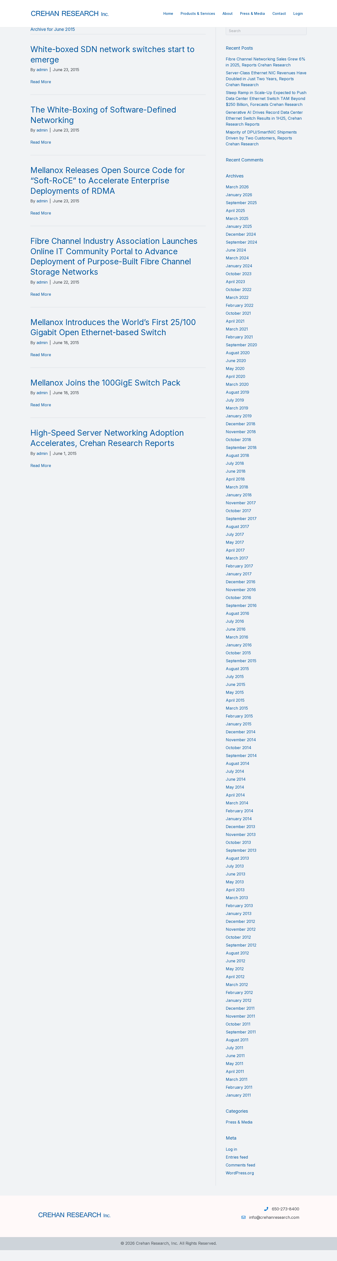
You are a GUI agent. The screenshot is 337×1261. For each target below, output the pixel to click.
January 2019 (239, 415)
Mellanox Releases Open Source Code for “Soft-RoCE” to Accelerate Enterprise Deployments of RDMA (107, 180)
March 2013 (237, 897)
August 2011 (237, 1039)
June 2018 (235, 471)
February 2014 (239, 810)
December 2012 (240, 921)
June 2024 (236, 250)
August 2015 (237, 668)
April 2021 (235, 321)
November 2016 (241, 589)
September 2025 (241, 202)
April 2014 (235, 795)
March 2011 (236, 1079)
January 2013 (238, 913)
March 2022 (237, 297)
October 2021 (238, 313)
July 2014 (235, 771)
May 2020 (235, 368)
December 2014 (241, 731)
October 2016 (238, 597)
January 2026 (239, 194)
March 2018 (237, 487)
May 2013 (235, 881)
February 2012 (239, 992)
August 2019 (237, 392)
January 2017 (239, 573)
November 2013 (241, 834)
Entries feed (237, 1157)
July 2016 (235, 621)
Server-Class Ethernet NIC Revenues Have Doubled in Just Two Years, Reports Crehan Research (266, 78)
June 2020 (236, 360)
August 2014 (237, 763)
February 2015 (239, 716)
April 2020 (235, 376)
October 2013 (238, 842)
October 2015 (238, 652)
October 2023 (238, 273)
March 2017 (237, 558)
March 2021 (237, 329)
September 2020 (241, 344)
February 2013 (239, 905)
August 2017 (237, 526)
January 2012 (238, 1000)
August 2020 (238, 352)
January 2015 (238, 723)
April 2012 (235, 976)
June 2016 (235, 629)
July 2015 (235, 676)
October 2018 (238, 439)
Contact (279, 13)
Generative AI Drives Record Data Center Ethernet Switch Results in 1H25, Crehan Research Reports (264, 118)
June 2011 (235, 1055)
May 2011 (234, 1063)
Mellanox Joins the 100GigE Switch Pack (105, 383)
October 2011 (238, 1024)
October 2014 (238, 747)
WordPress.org (240, 1172)
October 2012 (238, 937)
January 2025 (239, 226)
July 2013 (235, 866)
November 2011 (240, 1016)
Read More (40, 81)
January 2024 (239, 265)
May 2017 (235, 542)
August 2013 (237, 858)
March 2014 (237, 802)
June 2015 (235, 684)
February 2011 (239, 1087)
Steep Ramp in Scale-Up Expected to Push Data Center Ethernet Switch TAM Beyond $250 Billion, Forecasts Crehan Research (266, 98)
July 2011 (234, 1047)
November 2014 (241, 739)
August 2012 (237, 953)
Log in (231, 1149)
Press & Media (252, 13)
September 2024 (241, 242)
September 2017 (241, 518)
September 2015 (241, 660)
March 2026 (237, 186)
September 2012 (241, 945)
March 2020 (237, 384)
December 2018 (240, 423)
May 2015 (235, 692)
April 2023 (235, 281)
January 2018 (239, 494)
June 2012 (235, 960)
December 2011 (240, 1008)
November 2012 (241, 929)
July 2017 (235, 534)
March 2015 (237, 708)
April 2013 (235, 889)
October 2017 (238, 510)
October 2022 (238, 289)
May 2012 (235, 968)
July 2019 (235, 400)
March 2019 (237, 408)
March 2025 (237, 218)
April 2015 (235, 700)
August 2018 (237, 455)
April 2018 (235, 479)
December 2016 (240, 581)
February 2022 (239, 305)
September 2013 (241, 850)
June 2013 (235, 874)
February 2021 (239, 336)
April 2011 (235, 1071)
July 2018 (235, 463)
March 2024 (237, 257)
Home (168, 13)
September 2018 (241, 447)
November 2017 (241, 502)
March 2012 (237, 984)
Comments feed (240, 1165)
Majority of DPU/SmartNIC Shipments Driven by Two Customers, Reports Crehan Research (261, 138)
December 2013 (240, 826)
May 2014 (235, 787)
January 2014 (239, 818)
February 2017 (239, 565)
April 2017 (235, 550)
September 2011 (241, 1031)
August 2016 (237, 613)
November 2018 (241, 431)
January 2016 (239, 644)
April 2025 (235, 210)
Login (298, 13)
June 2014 (236, 779)
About (228, 13)
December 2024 (241, 234)
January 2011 (238, 1095)
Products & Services (198, 13)
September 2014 (241, 755)
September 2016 (241, 605)
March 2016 (237, 637)
